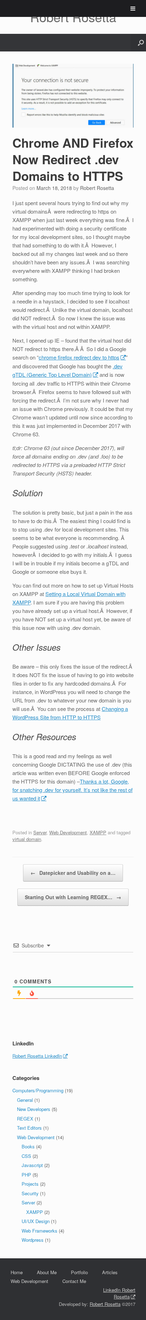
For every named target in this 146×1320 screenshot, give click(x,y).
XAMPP (98, 832)
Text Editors (29, 1127)
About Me (47, 1272)
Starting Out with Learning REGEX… (73, 897)
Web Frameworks (39, 1230)
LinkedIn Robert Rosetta (119, 1293)
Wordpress (33, 1239)
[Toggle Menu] (132, 8)
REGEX (25, 1118)
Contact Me (74, 1281)
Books (28, 1146)
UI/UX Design (36, 1221)
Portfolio (79, 1272)
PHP (26, 1174)
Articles (110, 1272)
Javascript (32, 1165)
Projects (30, 1183)
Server (39, 832)
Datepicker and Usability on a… (73, 872)
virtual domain (26, 839)
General (25, 1100)
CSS (26, 1156)
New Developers (33, 1109)
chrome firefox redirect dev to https (79, 357)
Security (30, 1193)
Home (17, 1272)
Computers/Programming (37, 1090)
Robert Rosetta (97, 187)
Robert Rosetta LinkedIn (37, 1055)
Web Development (68, 832)
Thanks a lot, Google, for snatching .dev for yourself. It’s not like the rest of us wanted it (72, 790)
